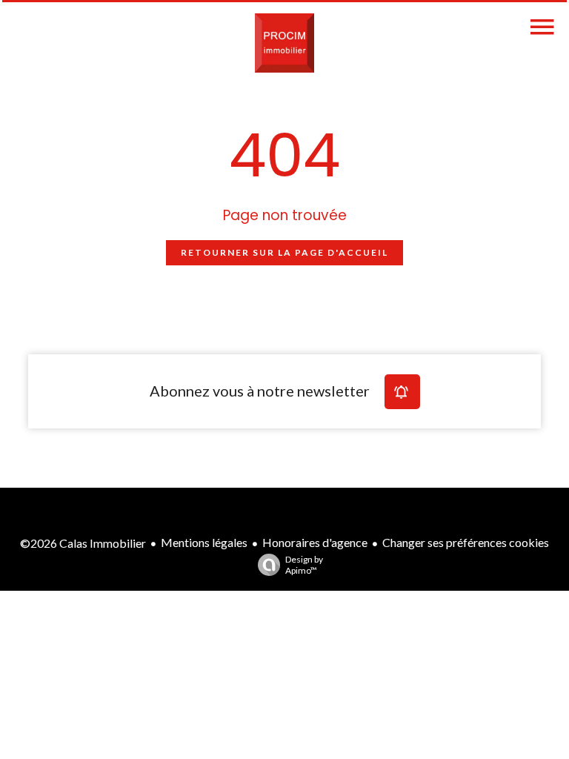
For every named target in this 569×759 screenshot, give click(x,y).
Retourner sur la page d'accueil (284, 252)
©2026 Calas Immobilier (83, 543)
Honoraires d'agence (314, 542)
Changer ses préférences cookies (465, 542)
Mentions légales (204, 542)
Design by (304, 565)
